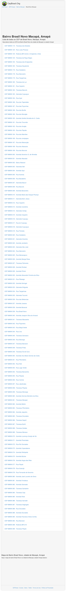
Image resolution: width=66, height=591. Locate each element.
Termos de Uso (37, 588)
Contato (21, 588)
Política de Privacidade (47, 588)
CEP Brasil (15, 588)
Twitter (30, 588)
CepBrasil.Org (13, 3)
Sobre (25, 588)
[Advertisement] (33, 22)
